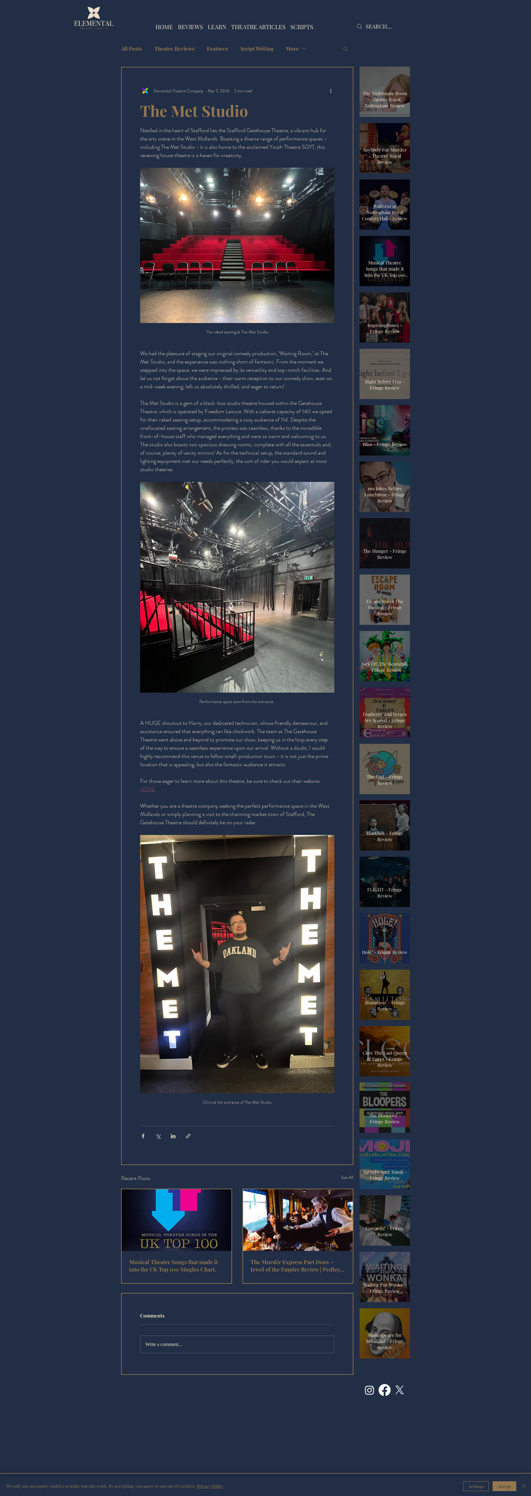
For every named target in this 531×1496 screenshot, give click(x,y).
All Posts (131, 48)
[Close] (523, 1486)
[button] (345, 48)
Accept (504, 1486)
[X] (400, 1390)
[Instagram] (370, 1390)
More (292, 48)
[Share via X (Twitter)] (158, 1136)
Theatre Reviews (174, 48)
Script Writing (256, 48)
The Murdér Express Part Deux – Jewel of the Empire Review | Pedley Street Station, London (295, 1265)
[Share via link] (188, 1136)
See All (347, 1177)
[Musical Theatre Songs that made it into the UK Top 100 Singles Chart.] (176, 1220)
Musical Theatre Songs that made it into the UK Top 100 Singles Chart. (173, 1265)
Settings (476, 1486)
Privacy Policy (210, 1486)
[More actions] (330, 90)
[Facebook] (385, 1390)
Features (217, 48)
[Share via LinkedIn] (173, 1136)
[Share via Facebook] (143, 1136)
